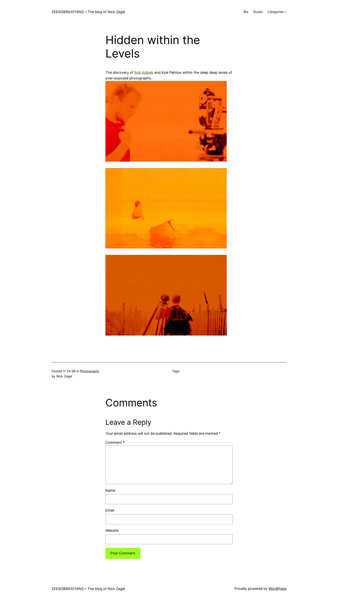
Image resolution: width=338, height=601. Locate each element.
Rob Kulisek (143, 72)
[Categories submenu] (285, 12)
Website (112, 530)
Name (110, 490)
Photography (89, 371)
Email (109, 510)
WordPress (277, 589)
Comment (115, 442)
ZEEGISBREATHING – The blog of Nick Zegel (88, 12)
